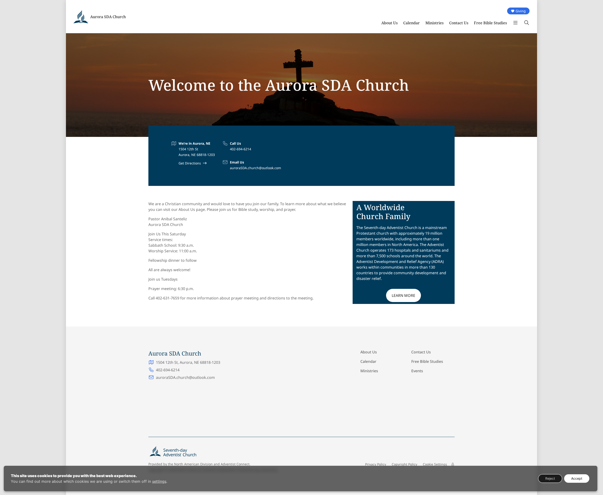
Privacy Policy (375, 464)
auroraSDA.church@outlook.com (255, 168)
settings (159, 481)
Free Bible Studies (490, 22)
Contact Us (458, 22)
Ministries (434, 22)
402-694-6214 (240, 149)
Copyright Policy (404, 464)
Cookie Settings (435, 464)
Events (417, 370)
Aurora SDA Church (108, 16)
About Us (389, 22)
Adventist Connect (235, 464)
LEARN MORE (403, 295)
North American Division (193, 464)
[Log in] (453, 464)
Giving (521, 11)
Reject (550, 478)
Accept (576, 478)
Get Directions (190, 163)
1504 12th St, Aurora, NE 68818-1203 (188, 362)
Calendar (411, 22)
